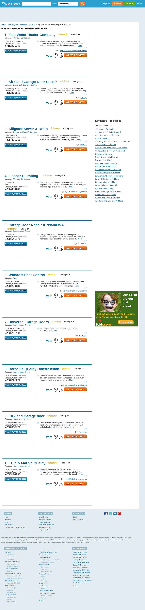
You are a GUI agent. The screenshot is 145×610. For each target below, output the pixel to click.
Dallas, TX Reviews (79, 565)
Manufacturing (11, 564)
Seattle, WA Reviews (80, 583)
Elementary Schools (13, 576)
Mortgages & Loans (47, 562)
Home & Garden (44, 564)
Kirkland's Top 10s (27, 24)
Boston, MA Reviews (80, 557)
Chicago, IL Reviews (80, 560)
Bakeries (10, 590)
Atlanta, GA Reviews (80, 552)
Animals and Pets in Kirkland (108, 132)
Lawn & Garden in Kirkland (107, 179)
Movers (43, 598)
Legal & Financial (44, 557)
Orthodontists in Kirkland (106, 182)
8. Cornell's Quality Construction (32, 369)
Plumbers (44, 569)
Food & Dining (9, 585)
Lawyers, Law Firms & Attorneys (52, 560)
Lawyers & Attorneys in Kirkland (109, 176)
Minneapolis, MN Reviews (81, 572)
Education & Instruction (13, 573)
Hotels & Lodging (46, 595)
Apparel (43, 588)
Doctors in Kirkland (103, 160)
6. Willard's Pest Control (25, 275)
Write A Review (78, 519)
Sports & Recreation (46, 591)
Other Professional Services (48, 552)
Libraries (10, 571)
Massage (44, 581)
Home (3, 24)
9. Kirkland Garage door (25, 416)
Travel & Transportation (47, 593)
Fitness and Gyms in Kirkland (108, 169)
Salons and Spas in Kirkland (107, 198)
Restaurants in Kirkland (105, 194)
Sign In (75, 517)
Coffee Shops (11, 588)
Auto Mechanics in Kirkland (107, 135)
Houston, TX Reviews (80, 567)
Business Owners (45, 519)
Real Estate (43, 583)
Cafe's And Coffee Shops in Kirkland (111, 148)
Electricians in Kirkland (105, 166)
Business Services (13, 566)
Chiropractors (11, 597)
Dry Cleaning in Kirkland (106, 163)
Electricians (45, 567)
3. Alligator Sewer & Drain (26, 129)
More (80, 46)
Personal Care (44, 574)
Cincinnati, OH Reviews (81, 562)
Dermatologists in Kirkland (107, 157)
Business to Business (12, 561)
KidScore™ (9, 525)
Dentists (9, 599)
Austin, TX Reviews (79, 555)
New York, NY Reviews (81, 575)
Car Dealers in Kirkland (105, 144)
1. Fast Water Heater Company (30, 35)
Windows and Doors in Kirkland (109, 201)
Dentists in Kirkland (103, 154)
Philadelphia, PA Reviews (81, 578)
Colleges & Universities (15, 578)
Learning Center (44, 522)
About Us (8, 519)
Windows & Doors (47, 571)
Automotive (8, 552)
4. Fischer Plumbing (21, 176)
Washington (13, 24)
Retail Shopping (44, 586)
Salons (43, 576)
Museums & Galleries (14, 583)
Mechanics (10, 559)
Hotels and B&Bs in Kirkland (107, 173)
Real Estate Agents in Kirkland (108, 191)
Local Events (43, 517)
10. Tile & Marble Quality (25, 463)
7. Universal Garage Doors (27, 322)
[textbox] (36, 4)
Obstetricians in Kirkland (106, 185)
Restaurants (11, 592)
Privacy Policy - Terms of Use (15, 527)
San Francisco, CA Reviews (82, 580)
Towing (9, 557)
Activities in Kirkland (104, 129)
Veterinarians (11, 602)
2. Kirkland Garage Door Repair (31, 82)
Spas (42, 578)
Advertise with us (45, 527)
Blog (6, 522)
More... (41, 600)
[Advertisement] (72, 14)
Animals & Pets (44, 555)
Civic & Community (11, 568)
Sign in (106, 3)
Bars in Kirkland (102, 138)
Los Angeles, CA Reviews (81, 570)
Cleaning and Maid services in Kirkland (112, 141)
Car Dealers (11, 554)
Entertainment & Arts (12, 580)
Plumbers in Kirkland (104, 188)
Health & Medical (10, 595)
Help (139, 3)
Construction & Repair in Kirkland (110, 151)
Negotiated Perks (45, 530)
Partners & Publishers (46, 525)
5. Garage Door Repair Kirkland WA (34, 225)
